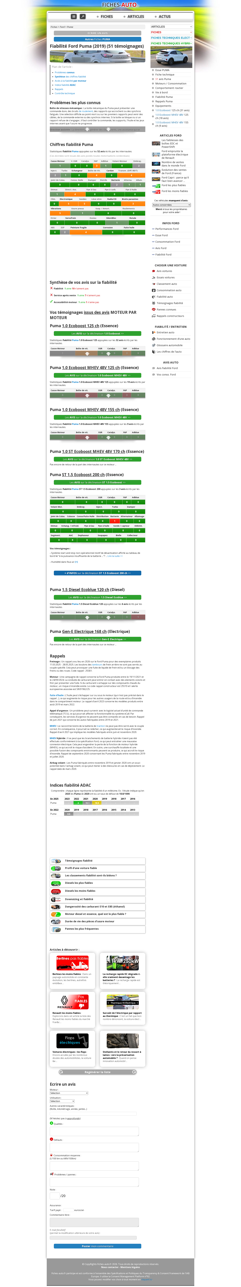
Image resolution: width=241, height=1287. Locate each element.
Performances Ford (167, 228)
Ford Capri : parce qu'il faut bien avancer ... (175, 179)
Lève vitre (96, 199)
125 (172, 110)
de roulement (86, 111)
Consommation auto (169, 290)
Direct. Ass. (71, 189)
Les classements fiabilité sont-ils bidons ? (91, 875)
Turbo (64, 170)
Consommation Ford (167, 241)
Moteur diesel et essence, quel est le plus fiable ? (95, 914)
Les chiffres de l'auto (169, 351)
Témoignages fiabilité (78, 860)
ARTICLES (136, 16)
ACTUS (165, 16)
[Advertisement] (97, 257)
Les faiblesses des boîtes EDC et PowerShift (172, 143)
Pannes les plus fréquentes (82, 928)
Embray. (137, 161)
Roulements (129, 208)
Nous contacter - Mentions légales (120, 1267)
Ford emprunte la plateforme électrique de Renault (175, 154)
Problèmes (64, 72)
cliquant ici (146, 1279)
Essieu (93, 218)
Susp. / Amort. (103, 208)
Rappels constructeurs (170, 316)
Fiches (54, 26)
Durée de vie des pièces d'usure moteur (89, 921)
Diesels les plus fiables (79, 882)
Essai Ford (161, 235)
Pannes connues (166, 309)
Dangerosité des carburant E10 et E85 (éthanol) (95, 906)
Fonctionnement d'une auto (173, 338)
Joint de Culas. (58, 180)
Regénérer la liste (97, 1072)
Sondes (82, 199)
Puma (70, 26)
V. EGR (74, 161)
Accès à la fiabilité (70, 80)
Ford (62, 26)
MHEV (53, 725)
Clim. (53, 199)
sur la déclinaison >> (98, 573)
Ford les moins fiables (175, 191)
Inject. (54, 170)
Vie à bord (161, 92)
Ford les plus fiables (174, 185)
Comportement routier (169, 88)
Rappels (59, 89)
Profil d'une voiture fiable (81, 868)
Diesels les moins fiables (80, 890)
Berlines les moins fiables (67, 974)
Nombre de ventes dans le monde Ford (173, 163)
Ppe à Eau (91, 189)
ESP (62, 227)
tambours (97, 664)
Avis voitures (164, 271)
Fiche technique (164, 74)
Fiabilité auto (165, 296)
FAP (96, 161)
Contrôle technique (65, 93)
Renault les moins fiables (67, 1013)
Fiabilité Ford (163, 254)
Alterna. (128, 180)
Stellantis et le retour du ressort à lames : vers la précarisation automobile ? (122, 1055)
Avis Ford (160, 248)
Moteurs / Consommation (170, 83)
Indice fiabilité (65, 85)
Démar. (54, 189)
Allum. (139, 180)
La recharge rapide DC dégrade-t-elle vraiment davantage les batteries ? (121, 977)
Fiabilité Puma (164, 97)
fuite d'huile (57, 695)
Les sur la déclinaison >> (98, 333)
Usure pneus (77, 208)
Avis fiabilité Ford (167, 368)
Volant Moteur (119, 161)
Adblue (104, 161)
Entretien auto (165, 332)
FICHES (107, 16)
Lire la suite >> (115, 556)
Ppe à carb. (110, 189)
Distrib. (103, 180)
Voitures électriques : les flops (69, 1051)
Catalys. (85, 161)
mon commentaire (97, 1246)
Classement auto (167, 283)
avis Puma (163, 79)
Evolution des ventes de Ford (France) (174, 171)
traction (101, 725)
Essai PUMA (162, 70)
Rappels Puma (164, 101)
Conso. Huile (77, 180)
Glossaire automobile (170, 345)
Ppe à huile (131, 189)
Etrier (53, 218)
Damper (92, 180)
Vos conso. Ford (166, 374)
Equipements (163, 105)
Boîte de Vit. (94, 170)
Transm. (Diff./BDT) (128, 170)
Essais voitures (166, 277)
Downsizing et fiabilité (79, 899)
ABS (53, 227)
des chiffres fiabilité (70, 76)
